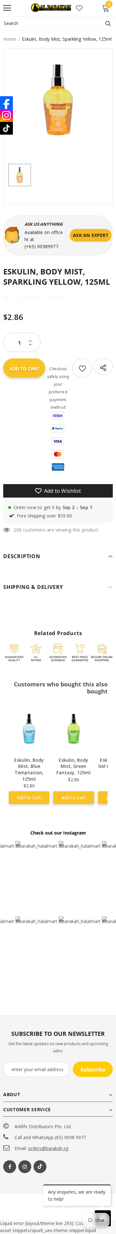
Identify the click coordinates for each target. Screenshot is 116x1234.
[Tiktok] (40, 1166)
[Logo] (51, 8)
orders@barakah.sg (48, 1148)
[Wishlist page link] (79, 8)
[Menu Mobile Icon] (7, 8)
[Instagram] (24, 1166)
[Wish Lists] (82, 368)
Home (9, 39)
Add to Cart (29, 797)
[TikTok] (6, 128)
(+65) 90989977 (41, 246)
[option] (58, 100)
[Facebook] (9, 1166)
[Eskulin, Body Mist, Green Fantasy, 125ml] (73, 728)
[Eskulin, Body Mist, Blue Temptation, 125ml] (29, 728)
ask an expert (90, 235)
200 (18, 530)
